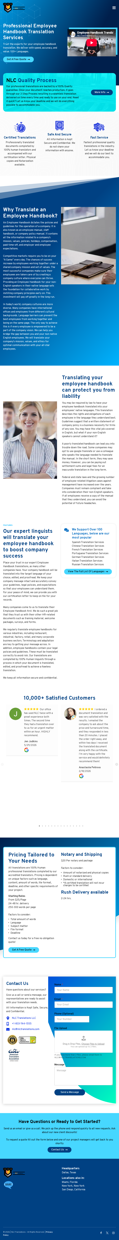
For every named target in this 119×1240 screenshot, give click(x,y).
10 (67, 825)
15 (82, 825)
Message (59, 1065)
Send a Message (70, 1092)
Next (116, 764)
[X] (107, 1232)
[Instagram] (113, 1232)
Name (58, 985)
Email (58, 999)
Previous (2, 764)
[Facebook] (101, 1232)
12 (73, 825)
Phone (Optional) (64, 1014)
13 (76, 825)
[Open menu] (114, 8)
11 (70, 825)
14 (79, 825)
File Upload (60, 1028)
